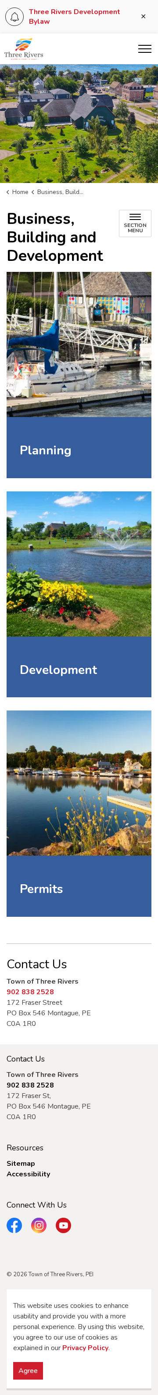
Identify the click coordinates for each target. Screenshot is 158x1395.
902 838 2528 (30, 992)
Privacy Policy (85, 1348)
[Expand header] (145, 48)
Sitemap (21, 1163)
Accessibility (28, 1174)
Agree (28, 1371)
